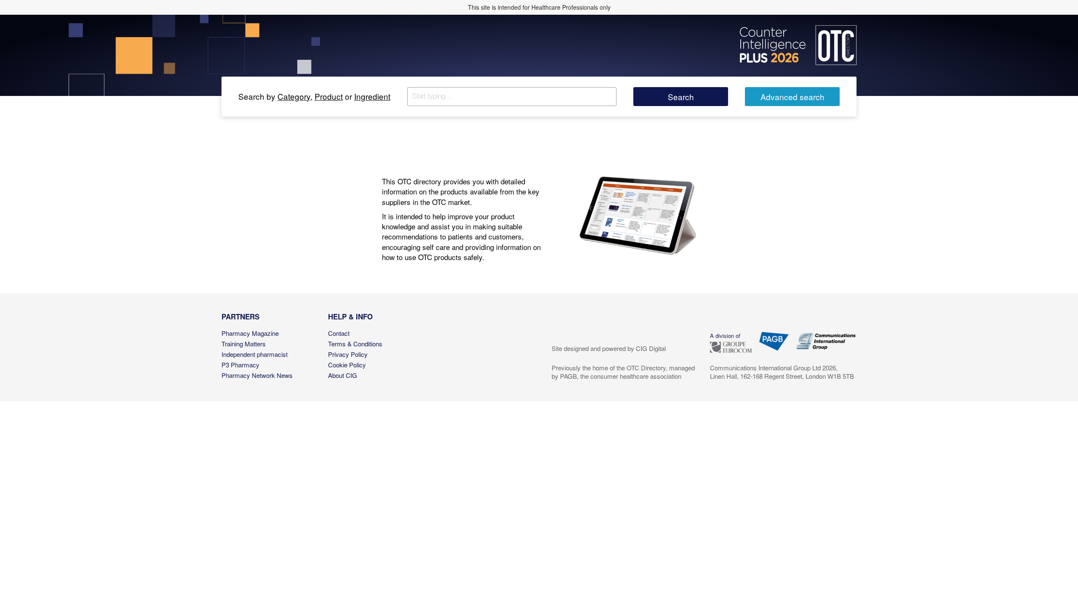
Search (681, 96)
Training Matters (243, 343)
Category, (295, 96)
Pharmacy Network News (257, 375)
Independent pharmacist (254, 354)
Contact (339, 333)
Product (329, 96)
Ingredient (372, 96)
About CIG (342, 375)
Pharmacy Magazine (250, 333)
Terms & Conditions (355, 343)
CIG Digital (651, 348)
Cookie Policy (347, 364)
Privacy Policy (348, 354)
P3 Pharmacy (240, 364)
